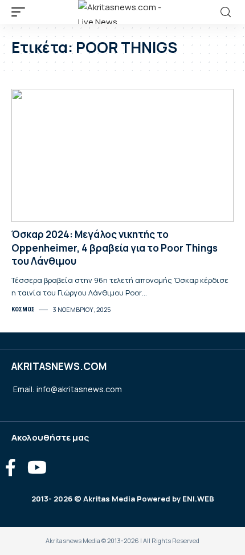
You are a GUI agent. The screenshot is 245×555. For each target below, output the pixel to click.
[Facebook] (10, 467)
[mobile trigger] (21, 12)
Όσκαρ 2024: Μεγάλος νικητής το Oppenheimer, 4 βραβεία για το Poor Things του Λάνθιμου (114, 248)
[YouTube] (37, 467)
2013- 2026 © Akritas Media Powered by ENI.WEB (122, 499)
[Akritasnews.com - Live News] (122, 12)
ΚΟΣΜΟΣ (23, 309)
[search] (226, 12)
